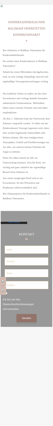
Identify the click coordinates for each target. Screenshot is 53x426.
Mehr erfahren (13, 222)
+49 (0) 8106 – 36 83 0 (16, 364)
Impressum (8, 334)
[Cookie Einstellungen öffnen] (5, 422)
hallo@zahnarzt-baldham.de (15, 373)
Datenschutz (8, 338)
